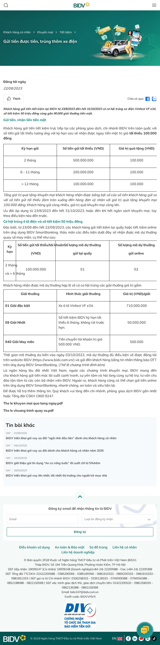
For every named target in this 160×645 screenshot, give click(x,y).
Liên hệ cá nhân (124, 547)
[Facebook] (128, 638)
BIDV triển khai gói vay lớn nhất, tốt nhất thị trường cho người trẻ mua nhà (56, 475)
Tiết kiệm (66, 32)
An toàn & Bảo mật (69, 547)
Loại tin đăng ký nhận (98, 519)
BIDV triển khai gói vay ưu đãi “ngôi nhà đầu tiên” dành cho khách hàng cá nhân (61, 438)
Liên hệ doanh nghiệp (78, 552)
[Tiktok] (154, 638)
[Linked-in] (134, 638)
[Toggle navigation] (154, 5)
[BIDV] (14, 638)
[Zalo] (147, 638)
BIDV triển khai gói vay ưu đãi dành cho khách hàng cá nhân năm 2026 (55, 450)
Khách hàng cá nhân (17, 32)
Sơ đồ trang (98, 547)
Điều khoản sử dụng (34, 547)
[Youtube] (141, 638)
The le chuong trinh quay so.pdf (28, 410)
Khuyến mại (45, 32)
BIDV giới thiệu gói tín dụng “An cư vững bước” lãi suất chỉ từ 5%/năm (53, 463)
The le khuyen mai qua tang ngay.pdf (33, 403)
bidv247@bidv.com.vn (84, 592)
